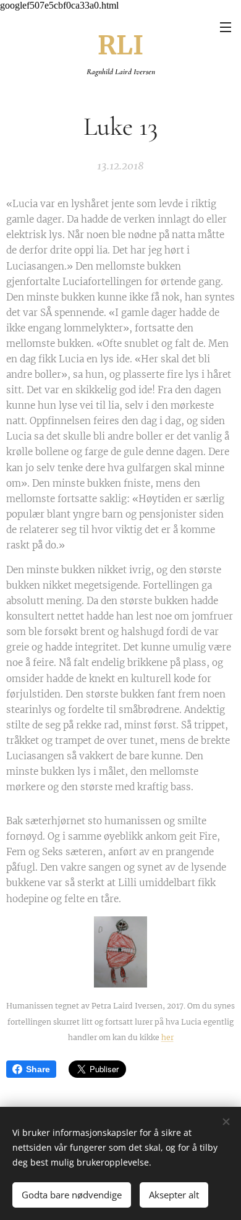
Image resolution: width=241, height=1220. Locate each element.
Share (38, 1069)
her (167, 1037)
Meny (225, 26)
